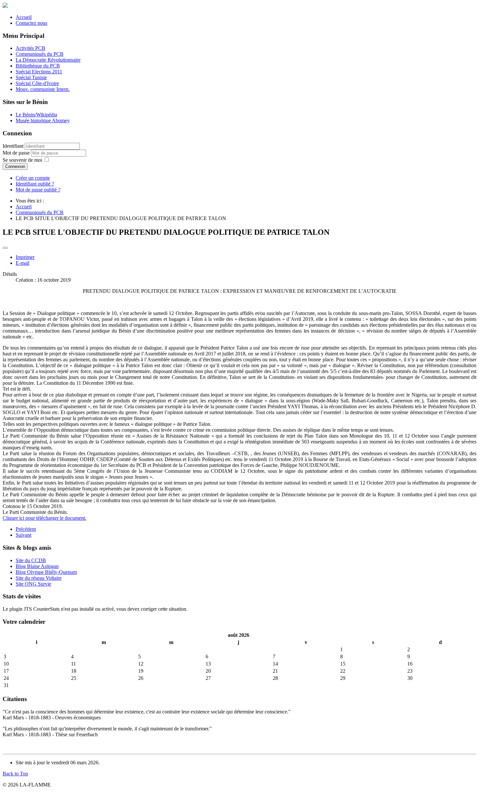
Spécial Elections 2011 (39, 71)
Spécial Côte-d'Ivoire (37, 83)
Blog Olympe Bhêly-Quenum (46, 572)
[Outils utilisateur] (5, 248)
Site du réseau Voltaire (39, 578)
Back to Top (15, 773)
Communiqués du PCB (40, 54)
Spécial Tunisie (31, 77)
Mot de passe (17, 153)
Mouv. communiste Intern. (43, 89)
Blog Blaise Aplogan (37, 566)
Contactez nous (31, 23)
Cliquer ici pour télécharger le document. (44, 518)
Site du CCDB (31, 560)
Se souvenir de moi (22, 160)
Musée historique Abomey (43, 120)
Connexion (15, 166)
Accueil (24, 17)
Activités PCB (30, 48)
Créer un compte (33, 178)
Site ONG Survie (33, 584)
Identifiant (13, 146)
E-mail (22, 263)
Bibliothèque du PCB (38, 65)
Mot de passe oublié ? (38, 189)
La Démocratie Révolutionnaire (48, 60)
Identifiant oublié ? (35, 184)
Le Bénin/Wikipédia (36, 114)
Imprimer (25, 257)
